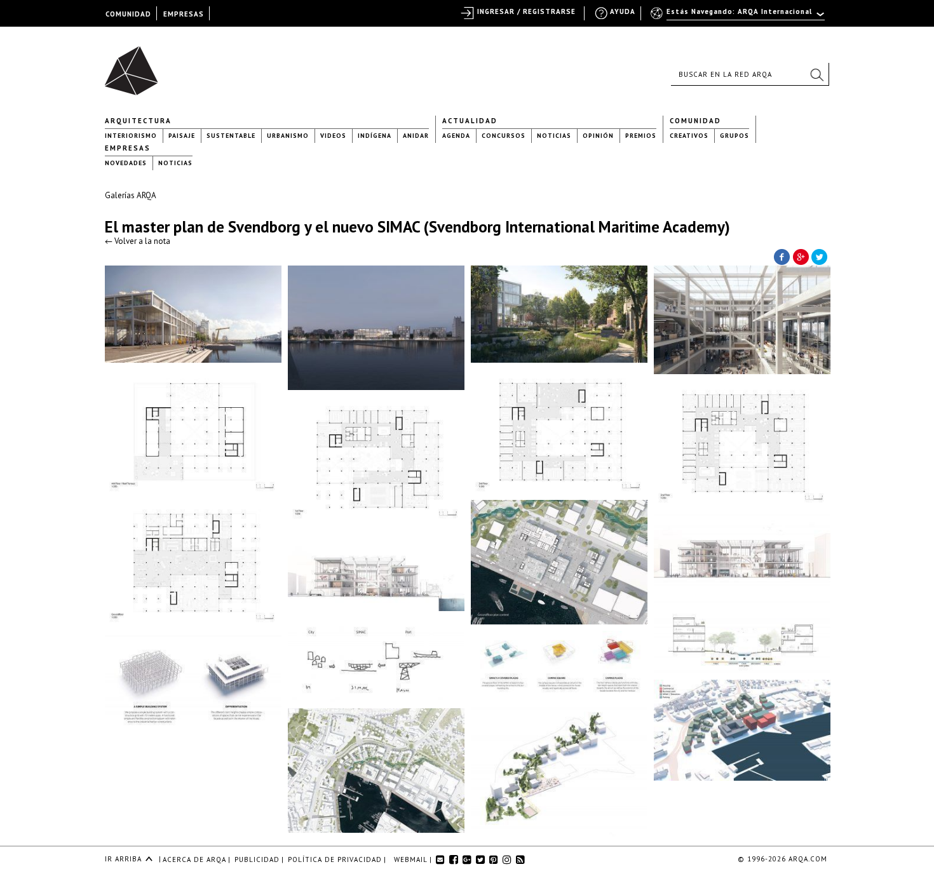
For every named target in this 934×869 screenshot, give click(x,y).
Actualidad (469, 120)
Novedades (126, 163)
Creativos (689, 135)
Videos (333, 135)
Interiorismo (131, 135)
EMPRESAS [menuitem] (183, 14)
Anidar (416, 135)
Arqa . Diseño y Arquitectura (135, 65)
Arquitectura (138, 120)
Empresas (128, 148)
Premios (640, 135)
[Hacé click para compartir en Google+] (800, 256)
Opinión (598, 135)
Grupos (734, 135)
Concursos (503, 135)
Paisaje (181, 135)
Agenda (456, 135)
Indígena (374, 135)
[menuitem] (738, 17)
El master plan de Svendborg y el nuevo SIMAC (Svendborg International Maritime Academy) (417, 227)
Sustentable (230, 135)
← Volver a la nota (137, 241)
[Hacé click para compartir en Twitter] (819, 256)
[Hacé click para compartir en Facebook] (781, 256)
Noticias (554, 135)
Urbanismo (288, 135)
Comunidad (695, 120)
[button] (816, 74)
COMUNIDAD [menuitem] (128, 14)
